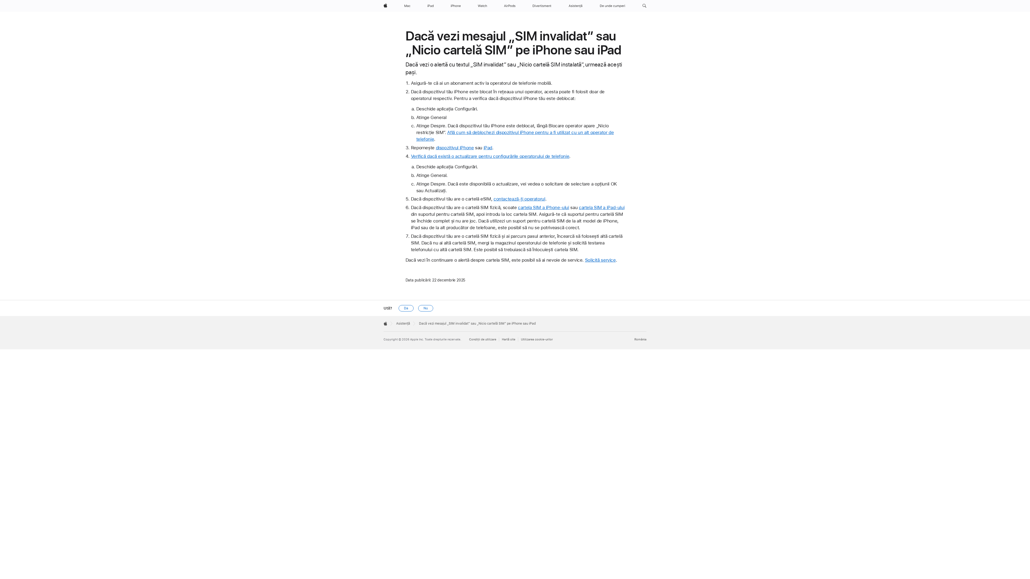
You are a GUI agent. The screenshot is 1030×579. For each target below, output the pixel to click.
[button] (644, 6)
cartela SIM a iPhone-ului (543, 207)
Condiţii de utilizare (482, 339)
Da (406, 308)
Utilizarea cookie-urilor (537, 339)
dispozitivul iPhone (455, 147)
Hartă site (508, 339)
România (640, 339)
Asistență (403, 323)
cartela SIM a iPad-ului (601, 207)
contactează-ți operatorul (519, 199)
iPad (488, 147)
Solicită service (600, 260)
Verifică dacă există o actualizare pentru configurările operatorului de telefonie (490, 156)
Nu (426, 308)
